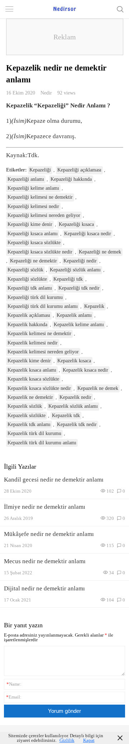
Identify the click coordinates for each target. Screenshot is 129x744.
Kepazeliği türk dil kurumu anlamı (43, 306)
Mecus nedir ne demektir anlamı (45, 561)
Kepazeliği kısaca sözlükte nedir (40, 252)
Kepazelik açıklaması (29, 315)
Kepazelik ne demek (97, 388)
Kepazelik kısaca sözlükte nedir (39, 388)
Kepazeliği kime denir (30, 224)
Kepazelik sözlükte (27, 415)
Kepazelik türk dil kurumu (34, 433)
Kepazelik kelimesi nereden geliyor (43, 351)
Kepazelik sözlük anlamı (73, 406)
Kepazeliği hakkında (71, 179)
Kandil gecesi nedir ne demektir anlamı (54, 479)
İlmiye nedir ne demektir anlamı (44, 506)
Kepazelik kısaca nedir (85, 370)
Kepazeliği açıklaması (79, 170)
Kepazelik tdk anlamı (29, 424)
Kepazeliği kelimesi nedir (33, 206)
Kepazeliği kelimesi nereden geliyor (44, 215)
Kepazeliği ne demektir (33, 261)
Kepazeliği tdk (68, 279)
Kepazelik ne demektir (30, 397)
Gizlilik (67, 740)
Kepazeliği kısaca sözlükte (34, 242)
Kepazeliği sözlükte (27, 279)
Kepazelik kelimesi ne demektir (39, 333)
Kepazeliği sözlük (25, 269)
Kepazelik (94, 306)
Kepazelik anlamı (74, 315)
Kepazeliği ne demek (100, 252)
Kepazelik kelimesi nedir (33, 343)
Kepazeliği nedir (80, 261)
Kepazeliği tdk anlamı (30, 288)
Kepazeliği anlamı (26, 179)
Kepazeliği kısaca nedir (87, 233)
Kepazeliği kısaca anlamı (33, 233)
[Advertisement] (64, 37)
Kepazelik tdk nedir (77, 424)
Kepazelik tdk (66, 415)
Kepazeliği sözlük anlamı (75, 269)
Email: (14, 697)
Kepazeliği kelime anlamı (33, 188)
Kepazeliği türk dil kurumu (35, 297)
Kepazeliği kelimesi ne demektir (40, 197)
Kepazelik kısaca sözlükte (33, 379)
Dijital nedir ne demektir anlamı (44, 588)
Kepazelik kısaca (74, 360)
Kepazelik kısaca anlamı (32, 370)
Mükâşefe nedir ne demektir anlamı (49, 534)
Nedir (46, 93)
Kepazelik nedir (75, 397)
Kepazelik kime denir (29, 360)
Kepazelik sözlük (25, 406)
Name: (14, 684)
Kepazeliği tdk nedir (79, 288)
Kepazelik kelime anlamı (79, 324)
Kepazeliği (40, 170)
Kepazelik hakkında (27, 324)
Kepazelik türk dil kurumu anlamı (42, 442)
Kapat (89, 740)
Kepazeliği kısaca (76, 224)
